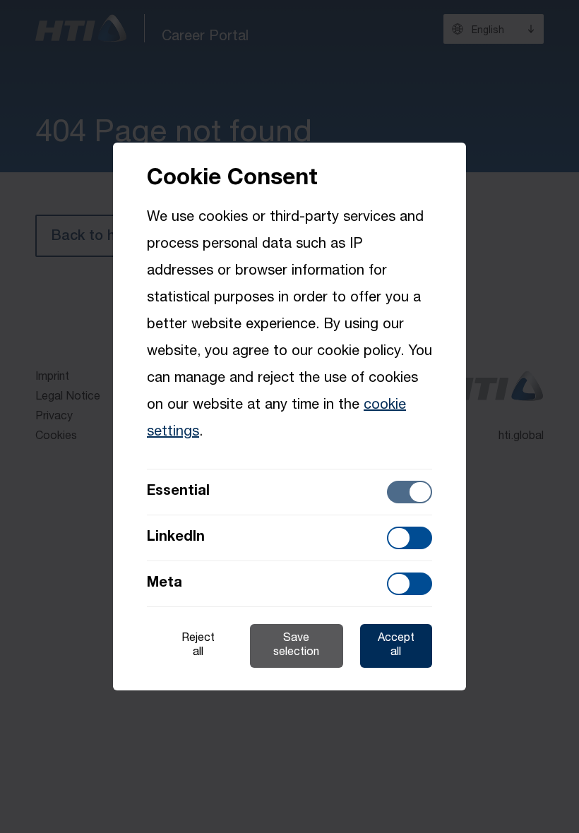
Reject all (198, 646)
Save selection (296, 646)
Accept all (396, 646)
